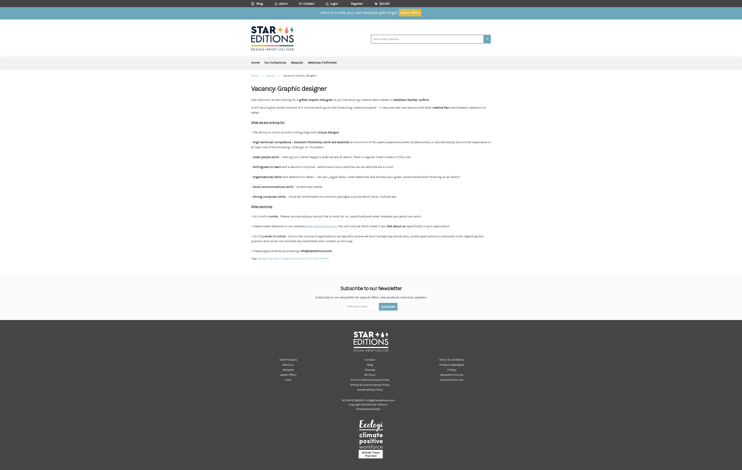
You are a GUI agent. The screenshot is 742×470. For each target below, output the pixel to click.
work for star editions (315, 258)
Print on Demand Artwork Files (370, 379)
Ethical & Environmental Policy (370, 385)
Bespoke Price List (451, 374)
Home (255, 62)
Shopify (375, 409)
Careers (271, 75)
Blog (370, 364)
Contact (370, 359)
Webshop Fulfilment (322, 62)
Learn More (410, 12)
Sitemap (370, 369)
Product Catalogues (451, 364)
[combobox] (427, 39)
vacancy (295, 258)
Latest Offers (288, 374)
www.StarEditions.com (321, 226)
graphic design (279, 258)
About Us (288, 364)
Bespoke (297, 62)
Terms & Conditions (451, 359)
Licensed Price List (451, 379)
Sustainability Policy (370, 389)
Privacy (451, 369)
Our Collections (275, 62)
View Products (288, 359)
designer (263, 258)
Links (288, 379)
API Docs (370, 374)
